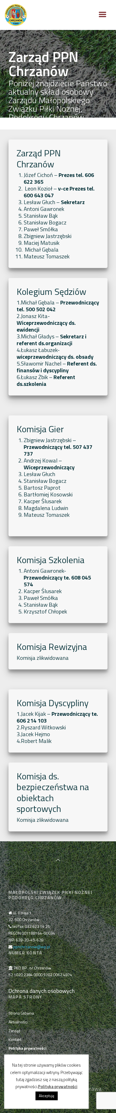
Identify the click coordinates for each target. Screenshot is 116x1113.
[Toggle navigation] (102, 14)
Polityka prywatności (57, 1086)
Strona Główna (21, 1013)
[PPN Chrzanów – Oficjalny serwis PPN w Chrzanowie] (16, 14)
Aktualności (18, 1022)
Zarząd (14, 1031)
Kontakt (14, 1039)
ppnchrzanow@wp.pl (31, 947)
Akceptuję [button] (46, 1096)
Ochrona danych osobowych (41, 990)
